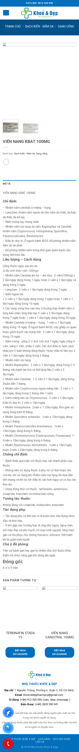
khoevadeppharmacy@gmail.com (43, 695)
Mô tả (6, 183)
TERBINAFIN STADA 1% (20, 635)
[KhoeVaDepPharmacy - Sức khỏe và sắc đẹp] (40, 13)
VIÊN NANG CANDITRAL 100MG (59, 635)
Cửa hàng (44, 739)
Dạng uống (66, 26)
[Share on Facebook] (6, 162)
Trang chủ (13, 26)
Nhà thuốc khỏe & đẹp (21, 739)
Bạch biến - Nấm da (39, 26)
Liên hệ (39, 742)
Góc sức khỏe (61, 739)
